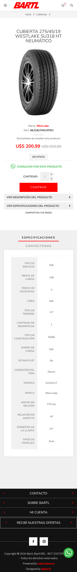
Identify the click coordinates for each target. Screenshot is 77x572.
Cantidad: (30, 176)
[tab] (38, 237)
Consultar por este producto (39, 166)
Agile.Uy (46, 568)
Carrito (64, 4)
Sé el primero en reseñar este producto (38, 138)
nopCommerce (45, 563)
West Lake (43, 125)
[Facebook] (33, 541)
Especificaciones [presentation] (38, 238)
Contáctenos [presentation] (39, 246)
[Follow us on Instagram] (44, 541)
